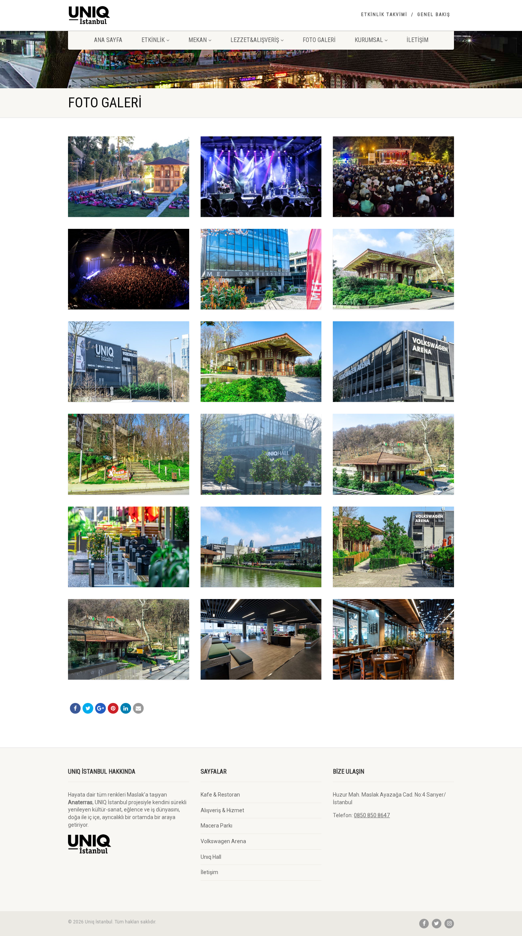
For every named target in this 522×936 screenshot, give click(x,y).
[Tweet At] (88, 708)
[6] (128, 547)
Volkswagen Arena (223, 841)
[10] (393, 361)
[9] (128, 454)
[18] (128, 176)
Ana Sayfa (108, 40)
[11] (261, 361)
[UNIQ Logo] (128, 15)
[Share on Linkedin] (125, 708)
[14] (261, 269)
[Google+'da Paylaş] (100, 708)
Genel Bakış (433, 14)
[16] (393, 176)
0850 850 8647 (372, 815)
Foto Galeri (319, 40)
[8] (261, 454)
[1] (393, 639)
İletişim (417, 40)
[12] (128, 361)
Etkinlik (153, 40)
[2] (261, 639)
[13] (393, 269)
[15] (128, 269)
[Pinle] (113, 708)
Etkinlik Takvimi (384, 14)
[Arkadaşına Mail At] (138, 708)
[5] (261, 547)
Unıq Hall (211, 857)
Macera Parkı (216, 826)
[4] (393, 547)
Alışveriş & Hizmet (222, 810)
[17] (261, 176)
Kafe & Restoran (220, 795)
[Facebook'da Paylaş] (75, 708)
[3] (128, 639)
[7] (393, 454)
